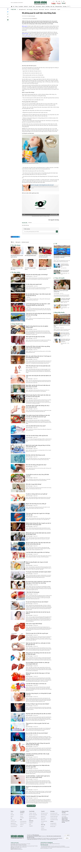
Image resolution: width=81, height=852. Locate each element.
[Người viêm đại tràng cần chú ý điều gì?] (18, 507)
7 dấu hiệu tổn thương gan (32, 592)
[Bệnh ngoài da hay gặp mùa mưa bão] (18, 340)
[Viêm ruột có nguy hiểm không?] (18, 627)
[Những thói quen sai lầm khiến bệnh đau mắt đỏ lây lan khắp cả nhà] (18, 536)
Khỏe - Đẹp (52, 6)
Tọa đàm (21, 814)
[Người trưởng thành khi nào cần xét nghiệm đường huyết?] (18, 329)
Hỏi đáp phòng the (53, 823)
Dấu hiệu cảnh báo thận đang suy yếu (35, 455)
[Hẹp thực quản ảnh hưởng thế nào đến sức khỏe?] (18, 717)
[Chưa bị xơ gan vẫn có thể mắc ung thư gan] (18, 637)
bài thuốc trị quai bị (25, 242)
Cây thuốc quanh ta (32, 816)
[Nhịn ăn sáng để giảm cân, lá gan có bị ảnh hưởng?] (18, 565)
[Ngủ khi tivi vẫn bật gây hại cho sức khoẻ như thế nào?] (18, 790)
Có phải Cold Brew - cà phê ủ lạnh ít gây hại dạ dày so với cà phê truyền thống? (38, 776)
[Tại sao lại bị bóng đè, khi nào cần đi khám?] (18, 605)
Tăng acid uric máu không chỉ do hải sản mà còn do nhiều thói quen (38, 653)
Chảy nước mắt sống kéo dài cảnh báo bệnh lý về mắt (38, 376)
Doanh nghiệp (64, 816)
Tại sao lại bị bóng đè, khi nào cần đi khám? (37, 602)
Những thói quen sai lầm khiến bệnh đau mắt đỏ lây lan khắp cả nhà (38, 533)
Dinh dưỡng (48, 6)
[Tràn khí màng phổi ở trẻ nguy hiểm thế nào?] (18, 799)
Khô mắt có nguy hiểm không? (33, 484)
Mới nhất (30, 222)
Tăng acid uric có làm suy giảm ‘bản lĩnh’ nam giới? (37, 724)
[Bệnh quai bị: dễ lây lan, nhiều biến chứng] (17, 263)
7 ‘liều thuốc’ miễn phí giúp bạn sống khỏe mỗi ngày (65, 299)
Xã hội (12, 813)
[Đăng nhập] (63, 1)
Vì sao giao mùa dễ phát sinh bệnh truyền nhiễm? (38, 571)
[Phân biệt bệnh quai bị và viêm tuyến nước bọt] (17, 250)
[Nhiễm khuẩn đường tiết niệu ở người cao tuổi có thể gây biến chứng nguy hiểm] (18, 526)
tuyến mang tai (27, 36)
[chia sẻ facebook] (8, 9)
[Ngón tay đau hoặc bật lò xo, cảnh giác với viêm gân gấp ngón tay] (18, 646)
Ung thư (58, 9)
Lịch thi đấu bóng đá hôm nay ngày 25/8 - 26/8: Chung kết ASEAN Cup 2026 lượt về (38, 304)
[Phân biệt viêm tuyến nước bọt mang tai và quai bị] (45, 263)
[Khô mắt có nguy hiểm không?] (18, 488)
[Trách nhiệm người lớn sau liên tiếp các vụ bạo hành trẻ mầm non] (57, 341)
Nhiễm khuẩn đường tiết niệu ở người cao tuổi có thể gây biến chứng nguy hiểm (38, 524)
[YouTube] (56, 1)
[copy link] (8, 14)
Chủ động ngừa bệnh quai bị (30, 255)
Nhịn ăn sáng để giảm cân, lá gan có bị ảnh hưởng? (37, 562)
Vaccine (21, 826)
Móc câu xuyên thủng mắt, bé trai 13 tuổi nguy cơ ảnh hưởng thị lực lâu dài (38, 356)
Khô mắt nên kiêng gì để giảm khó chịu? (36, 464)
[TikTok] (53, 1)
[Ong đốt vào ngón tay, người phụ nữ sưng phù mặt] (57, 266)
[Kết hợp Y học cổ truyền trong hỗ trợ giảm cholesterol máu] (62, 285)
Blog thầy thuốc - (57, 327)
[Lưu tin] (8, 16)
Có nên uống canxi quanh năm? (34, 284)
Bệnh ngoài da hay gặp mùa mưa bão (35, 336)
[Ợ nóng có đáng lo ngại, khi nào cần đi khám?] (18, 707)
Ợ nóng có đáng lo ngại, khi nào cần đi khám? (37, 704)
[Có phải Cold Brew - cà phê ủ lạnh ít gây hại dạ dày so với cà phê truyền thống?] (18, 779)
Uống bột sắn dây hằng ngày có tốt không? (37, 274)
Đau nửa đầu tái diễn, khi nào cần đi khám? (37, 733)
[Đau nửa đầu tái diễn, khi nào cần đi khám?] (18, 736)
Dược (34, 6)
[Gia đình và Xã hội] (53, 3)
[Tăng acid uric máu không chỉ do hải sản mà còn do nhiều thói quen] (18, 656)
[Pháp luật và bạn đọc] (58, 3)
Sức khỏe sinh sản (53, 824)
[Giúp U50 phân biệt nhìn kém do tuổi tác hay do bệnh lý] (18, 615)
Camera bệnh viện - (64, 273)
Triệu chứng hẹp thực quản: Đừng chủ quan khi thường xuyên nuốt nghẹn (38, 744)
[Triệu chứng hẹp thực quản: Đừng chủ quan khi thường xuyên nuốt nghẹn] (18, 747)
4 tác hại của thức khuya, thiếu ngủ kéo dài (37, 435)
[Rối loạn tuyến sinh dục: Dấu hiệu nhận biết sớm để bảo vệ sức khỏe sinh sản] (18, 546)
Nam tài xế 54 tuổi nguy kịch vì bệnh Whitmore (65, 271)
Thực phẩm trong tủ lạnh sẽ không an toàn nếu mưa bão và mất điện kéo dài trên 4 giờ (38, 416)
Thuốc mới (22, 824)
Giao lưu (21, 816)
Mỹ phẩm (42, 826)
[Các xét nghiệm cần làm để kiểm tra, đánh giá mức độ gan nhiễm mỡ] (18, 666)
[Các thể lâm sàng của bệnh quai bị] (31, 263)
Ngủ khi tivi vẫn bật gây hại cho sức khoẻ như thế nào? (38, 787)
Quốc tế (12, 816)
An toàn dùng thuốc (23, 821)
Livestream (22, 817)
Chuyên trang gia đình (65, 820)
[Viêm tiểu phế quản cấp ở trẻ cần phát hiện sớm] (18, 369)
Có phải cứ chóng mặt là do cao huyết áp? (36, 494)
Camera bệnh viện (14, 826)
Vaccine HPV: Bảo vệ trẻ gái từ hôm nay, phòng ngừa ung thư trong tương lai (38, 347)
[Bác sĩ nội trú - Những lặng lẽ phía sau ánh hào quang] (62, 319)
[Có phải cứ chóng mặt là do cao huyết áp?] (18, 497)
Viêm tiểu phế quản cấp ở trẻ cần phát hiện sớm (38, 365)
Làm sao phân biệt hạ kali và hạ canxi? (36, 425)
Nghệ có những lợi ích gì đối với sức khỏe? (65, 305)
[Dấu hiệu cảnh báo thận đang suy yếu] (18, 458)
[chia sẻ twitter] (8, 12)
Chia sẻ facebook (15, 236)
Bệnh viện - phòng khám (33, 814)
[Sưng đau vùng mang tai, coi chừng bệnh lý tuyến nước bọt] (18, 697)
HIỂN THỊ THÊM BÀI (31, 805)
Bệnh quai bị (24, 26)
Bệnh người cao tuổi (22, 9)
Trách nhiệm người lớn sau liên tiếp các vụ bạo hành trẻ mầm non (65, 340)
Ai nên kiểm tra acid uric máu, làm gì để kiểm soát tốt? (37, 475)
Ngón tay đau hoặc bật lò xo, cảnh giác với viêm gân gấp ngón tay (38, 643)
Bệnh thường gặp (30, 9)
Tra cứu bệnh (21, 6)
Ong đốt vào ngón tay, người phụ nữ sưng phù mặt (65, 265)
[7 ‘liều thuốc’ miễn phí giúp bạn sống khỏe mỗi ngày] (57, 300)
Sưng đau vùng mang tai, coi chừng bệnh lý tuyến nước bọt (38, 694)
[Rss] (68, 835)
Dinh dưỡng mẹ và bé (53, 813)
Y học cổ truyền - (57, 293)
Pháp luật (12, 814)
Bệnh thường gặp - (29, 329)
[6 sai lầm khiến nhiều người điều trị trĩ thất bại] (18, 556)
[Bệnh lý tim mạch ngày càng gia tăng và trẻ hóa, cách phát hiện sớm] (18, 449)
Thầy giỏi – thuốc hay (32, 813)
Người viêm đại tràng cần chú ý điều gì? (36, 503)
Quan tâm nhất (24, 222)
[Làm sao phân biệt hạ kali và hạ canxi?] (18, 429)
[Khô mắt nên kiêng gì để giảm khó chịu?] (18, 468)
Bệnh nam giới (41, 9)
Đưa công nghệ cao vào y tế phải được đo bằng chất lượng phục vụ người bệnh (62, 257)
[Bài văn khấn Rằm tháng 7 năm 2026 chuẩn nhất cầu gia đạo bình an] (18, 297)
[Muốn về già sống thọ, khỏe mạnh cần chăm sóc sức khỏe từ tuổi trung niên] (18, 398)
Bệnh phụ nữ (36, 9)
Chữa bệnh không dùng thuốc (33, 819)
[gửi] (57, 231)
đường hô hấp (25, 33)
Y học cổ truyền (38, 6)
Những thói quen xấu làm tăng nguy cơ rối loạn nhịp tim (38, 673)
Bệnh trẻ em (47, 9)
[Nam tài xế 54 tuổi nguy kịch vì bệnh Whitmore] (57, 272)
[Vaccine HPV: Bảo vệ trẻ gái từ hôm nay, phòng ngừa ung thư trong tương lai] (18, 350)
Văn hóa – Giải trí (65, 819)
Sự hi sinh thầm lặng (14, 824)
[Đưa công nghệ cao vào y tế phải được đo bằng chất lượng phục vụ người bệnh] (62, 250)
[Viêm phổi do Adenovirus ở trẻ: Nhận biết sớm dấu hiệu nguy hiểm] (18, 769)
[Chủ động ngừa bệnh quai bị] (31, 250)
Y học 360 (30, 6)
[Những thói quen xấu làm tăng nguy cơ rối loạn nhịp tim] (18, 676)
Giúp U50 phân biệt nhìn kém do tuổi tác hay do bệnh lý (38, 612)
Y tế (13, 6)
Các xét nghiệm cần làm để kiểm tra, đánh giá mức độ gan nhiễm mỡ (37, 663)
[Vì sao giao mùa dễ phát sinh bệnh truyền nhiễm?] (18, 575)
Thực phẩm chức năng (54, 819)
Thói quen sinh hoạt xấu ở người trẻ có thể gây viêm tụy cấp (38, 514)
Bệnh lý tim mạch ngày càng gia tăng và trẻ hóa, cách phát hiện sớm (38, 446)
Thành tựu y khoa (13, 821)
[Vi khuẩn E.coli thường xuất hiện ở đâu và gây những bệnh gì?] (18, 757)
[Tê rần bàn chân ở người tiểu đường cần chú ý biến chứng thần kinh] (18, 409)
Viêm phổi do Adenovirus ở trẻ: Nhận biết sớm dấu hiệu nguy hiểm (37, 766)
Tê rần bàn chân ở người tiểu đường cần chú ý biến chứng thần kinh (37, 406)
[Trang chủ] (12, 6)
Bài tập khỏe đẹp (44, 829)
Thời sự (16, 6)
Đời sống (63, 822)
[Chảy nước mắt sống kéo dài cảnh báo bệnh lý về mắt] (18, 379)
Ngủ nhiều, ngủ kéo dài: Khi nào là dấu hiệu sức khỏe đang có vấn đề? (38, 386)
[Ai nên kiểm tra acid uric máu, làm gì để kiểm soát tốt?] (18, 478)
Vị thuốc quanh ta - (29, 276)
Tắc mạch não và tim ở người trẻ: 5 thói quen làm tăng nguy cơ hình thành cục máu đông (38, 582)
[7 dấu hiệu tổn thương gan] (18, 595)
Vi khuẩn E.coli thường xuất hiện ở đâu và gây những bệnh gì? (37, 754)
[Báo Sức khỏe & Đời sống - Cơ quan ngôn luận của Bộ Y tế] (40, 3)
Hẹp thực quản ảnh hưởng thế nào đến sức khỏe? (38, 713)
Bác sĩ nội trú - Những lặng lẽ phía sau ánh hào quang (62, 326)
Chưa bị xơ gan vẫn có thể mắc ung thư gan (37, 633)
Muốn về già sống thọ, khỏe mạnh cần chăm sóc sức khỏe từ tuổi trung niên (38, 395)
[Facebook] (66, 835)
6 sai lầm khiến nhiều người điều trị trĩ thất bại (38, 552)
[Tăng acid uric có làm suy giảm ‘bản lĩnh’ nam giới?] (18, 727)
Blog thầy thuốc (60, 312)
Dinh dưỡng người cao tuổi (54, 814)
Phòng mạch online (58, 6)
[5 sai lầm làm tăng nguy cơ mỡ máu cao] (18, 687)
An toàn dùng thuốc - (30, 286)
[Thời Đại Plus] (64, 3)
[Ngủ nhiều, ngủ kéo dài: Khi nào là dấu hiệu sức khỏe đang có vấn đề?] (18, 389)
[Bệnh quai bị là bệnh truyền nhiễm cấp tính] (40, 49)
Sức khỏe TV (26, 6)
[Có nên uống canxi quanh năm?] (18, 288)
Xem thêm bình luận (25, 225)
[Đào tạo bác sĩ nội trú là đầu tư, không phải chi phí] (57, 334)
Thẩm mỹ (42, 828)
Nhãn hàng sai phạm (65, 814)
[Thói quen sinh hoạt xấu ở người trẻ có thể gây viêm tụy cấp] (18, 517)
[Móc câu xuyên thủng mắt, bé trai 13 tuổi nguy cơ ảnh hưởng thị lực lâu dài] (18, 359)
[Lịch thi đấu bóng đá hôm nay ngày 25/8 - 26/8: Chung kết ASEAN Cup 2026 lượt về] (18, 307)
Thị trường (64, 6)
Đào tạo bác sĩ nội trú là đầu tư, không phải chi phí (65, 334)
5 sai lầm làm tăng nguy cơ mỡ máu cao (36, 683)
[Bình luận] (8, 20)
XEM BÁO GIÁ (50, 842)
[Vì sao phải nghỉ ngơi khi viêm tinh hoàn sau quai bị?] (45, 250)
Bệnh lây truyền (52, 826)
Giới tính (43, 6)
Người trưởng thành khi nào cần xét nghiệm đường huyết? (37, 326)
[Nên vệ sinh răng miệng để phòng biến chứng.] (40, 148)
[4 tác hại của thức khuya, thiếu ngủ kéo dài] (18, 439)
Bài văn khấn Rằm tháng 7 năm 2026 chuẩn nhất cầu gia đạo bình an (38, 294)
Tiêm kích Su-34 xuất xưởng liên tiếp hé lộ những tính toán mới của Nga (38, 314)
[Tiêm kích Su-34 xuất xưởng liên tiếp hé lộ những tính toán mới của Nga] (18, 317)
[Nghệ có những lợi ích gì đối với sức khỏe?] (57, 306)
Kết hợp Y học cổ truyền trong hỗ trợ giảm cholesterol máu (61, 291)
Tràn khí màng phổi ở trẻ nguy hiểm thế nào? (37, 796)
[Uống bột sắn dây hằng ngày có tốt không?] (18, 278)
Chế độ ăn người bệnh (54, 816)
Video (30, 824)
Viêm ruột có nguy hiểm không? (34, 623)
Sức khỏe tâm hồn (53, 9)
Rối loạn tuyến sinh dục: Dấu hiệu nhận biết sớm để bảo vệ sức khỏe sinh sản (38, 543)
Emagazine (31, 822)
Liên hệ (67, 838)
